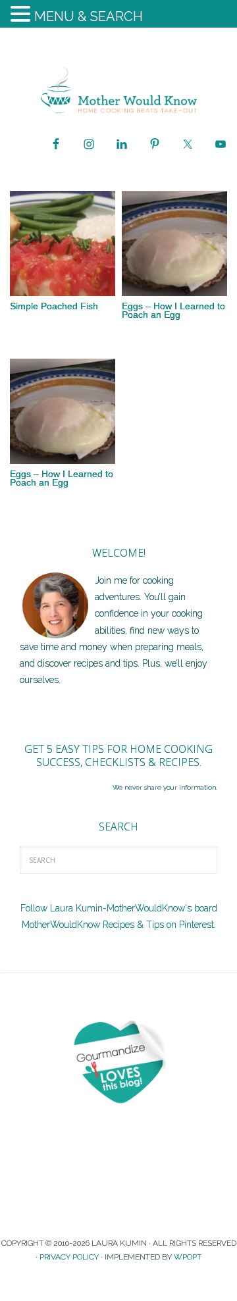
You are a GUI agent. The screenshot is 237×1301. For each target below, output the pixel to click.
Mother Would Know (118, 90)
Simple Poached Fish (54, 306)
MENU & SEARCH (88, 16)
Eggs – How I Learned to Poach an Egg (173, 310)
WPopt (187, 1257)
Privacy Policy (69, 1257)
